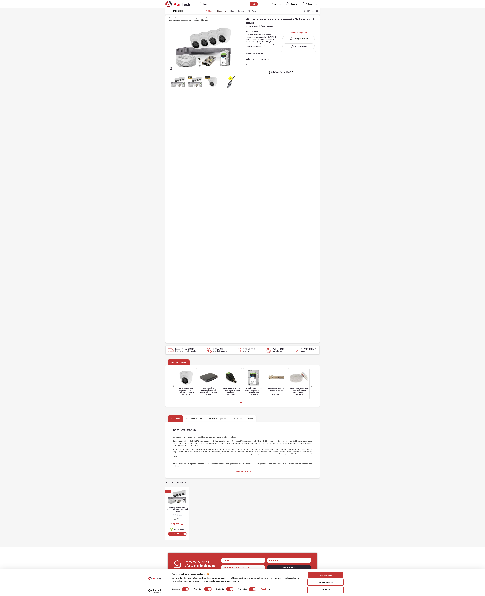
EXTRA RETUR (249, 350)
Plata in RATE (278, 350)
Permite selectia (326, 582)
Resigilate (221, 11)
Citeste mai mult (241, 471)
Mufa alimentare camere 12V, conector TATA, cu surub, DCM (231, 390)
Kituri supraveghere (197, 18)
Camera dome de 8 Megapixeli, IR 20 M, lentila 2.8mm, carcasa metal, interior (186, 390)
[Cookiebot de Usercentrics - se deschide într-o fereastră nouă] (155, 591)
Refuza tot (325, 590)
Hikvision (267, 65)
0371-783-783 (312, 11)
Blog (232, 11)
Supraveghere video (182, 18)
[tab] (241, 402)
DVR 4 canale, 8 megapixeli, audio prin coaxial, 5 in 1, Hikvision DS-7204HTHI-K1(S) (208, 390)
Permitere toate (325, 575)
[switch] (208, 589)
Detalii (263, 589)
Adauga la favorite (301, 39)
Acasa (171, 18)
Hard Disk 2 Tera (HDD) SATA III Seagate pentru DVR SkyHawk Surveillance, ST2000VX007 (253, 390)
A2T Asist (252, 11)
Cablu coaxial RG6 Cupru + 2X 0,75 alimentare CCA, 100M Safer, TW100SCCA (299, 390)
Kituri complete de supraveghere (217, 18)
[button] (277, 4)
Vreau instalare (301, 46)
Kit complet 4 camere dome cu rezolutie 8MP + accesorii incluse (177, 509)
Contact (241, 11)
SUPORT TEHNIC (308, 350)
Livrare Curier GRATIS (185, 350)
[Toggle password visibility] (225, 566)
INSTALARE (220, 350)
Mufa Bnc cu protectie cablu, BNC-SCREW (276, 389)
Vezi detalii (176, 534)
